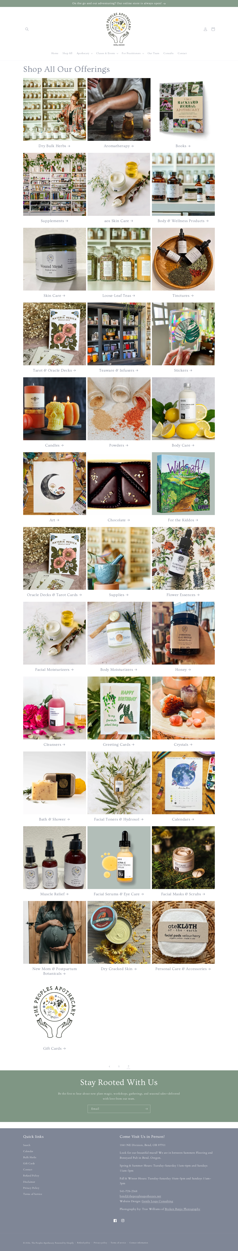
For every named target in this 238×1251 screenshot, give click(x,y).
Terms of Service (32, 1194)
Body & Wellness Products (181, 221)
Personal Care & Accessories (181, 969)
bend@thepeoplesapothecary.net (140, 1196)
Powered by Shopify (64, 1243)
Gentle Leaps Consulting (157, 1201)
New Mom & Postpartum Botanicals (54, 971)
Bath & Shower (52, 819)
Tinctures (180, 295)
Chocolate (117, 520)
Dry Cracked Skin (117, 969)
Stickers (181, 370)
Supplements (52, 221)
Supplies (116, 595)
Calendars (181, 819)
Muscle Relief (52, 894)
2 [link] (128, 1066)
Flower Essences (181, 595)
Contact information (138, 1242)
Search (26, 1145)
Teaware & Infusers (116, 370)
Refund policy (83, 1242)
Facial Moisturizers (52, 669)
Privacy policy (100, 1242)
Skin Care (52, 295)
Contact (27, 1169)
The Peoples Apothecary (43, 1243)
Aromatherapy (117, 146)
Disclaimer (29, 1182)
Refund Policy (31, 1175)
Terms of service (118, 1242)
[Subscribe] (146, 1109)
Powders (116, 445)
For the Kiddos (181, 520)
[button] (27, 29)
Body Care (181, 445)
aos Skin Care (116, 221)
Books (181, 146)
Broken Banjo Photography (182, 1209)
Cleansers (52, 744)
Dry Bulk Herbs (52, 146)
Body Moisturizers (116, 669)
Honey (181, 669)
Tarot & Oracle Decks (52, 370)
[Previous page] (109, 1066)
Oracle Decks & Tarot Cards (52, 595)
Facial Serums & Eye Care (117, 894)
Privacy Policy (31, 1188)
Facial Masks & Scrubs (181, 894)
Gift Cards (52, 1048)
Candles (52, 445)
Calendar (28, 1151)
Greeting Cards (116, 744)
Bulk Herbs (29, 1157)
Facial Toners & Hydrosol (116, 819)
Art (52, 520)
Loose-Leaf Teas (116, 295)
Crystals (181, 744)
